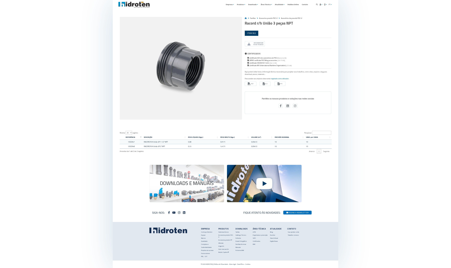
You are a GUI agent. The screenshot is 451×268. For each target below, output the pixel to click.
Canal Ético (240, 264)
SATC (254, 238)
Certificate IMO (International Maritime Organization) (267, 65)
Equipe (203, 235)
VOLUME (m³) (256, 137)
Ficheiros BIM (239, 250)
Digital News (274, 241)
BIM (254, 244)
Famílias (253, 18)
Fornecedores (205, 253)
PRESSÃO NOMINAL (282, 137)
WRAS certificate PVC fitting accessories (263, 60)
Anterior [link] (312, 151)
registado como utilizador (280, 78)
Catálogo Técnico (240, 235)
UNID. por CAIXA (312, 137)
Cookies (247, 264)
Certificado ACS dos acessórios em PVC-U (264, 58)
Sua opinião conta (293, 232)
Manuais (238, 247)
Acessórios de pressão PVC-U (291, 18)
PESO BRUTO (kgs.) (227, 137)
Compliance (205, 244)
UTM (254, 232)
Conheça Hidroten (206, 232)
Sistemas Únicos (223, 232)
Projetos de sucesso (207, 250)
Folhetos (238, 238)
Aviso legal (232, 264)
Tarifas (237, 232)
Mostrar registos (129, 133)
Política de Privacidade (221, 264)
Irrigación (221, 246)
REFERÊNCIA (130, 137)
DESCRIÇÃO (148, 137)
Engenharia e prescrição (260, 235)
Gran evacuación (223, 249)
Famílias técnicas (240, 244)
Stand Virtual (274, 238)
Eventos (272, 235)
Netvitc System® (223, 252)
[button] (230, 4)
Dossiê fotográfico (241, 241)
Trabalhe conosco (293, 235)
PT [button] (330, 4)
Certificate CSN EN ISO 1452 (259, 63)
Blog (271, 232)
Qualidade (204, 241)
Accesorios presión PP (225, 240)
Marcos (203, 238)
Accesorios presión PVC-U (268, 18)
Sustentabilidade (206, 247)
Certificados (256, 241)
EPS (281, 84)
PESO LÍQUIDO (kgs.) (195, 137)
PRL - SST (204, 256)
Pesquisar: (308, 133)
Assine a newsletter (298, 212)
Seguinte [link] (326, 151)
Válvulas (220, 243)
